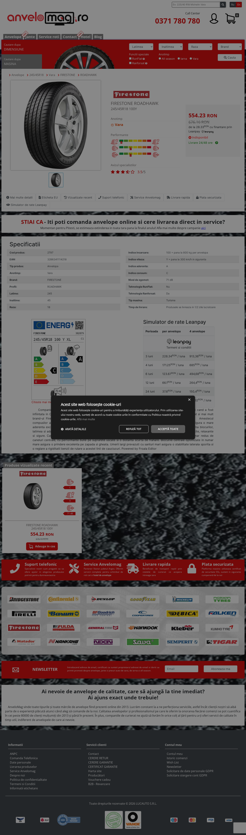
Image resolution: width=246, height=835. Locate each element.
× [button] (189, 399)
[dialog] (123, 417)
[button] (73, 429)
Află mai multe (86, 419)
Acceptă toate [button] (168, 429)
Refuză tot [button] (134, 429)
